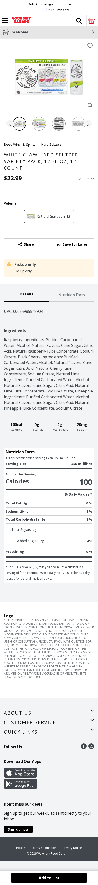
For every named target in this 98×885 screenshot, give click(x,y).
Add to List (49, 877)
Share (29, 244)
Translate (62, 10)
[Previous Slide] (10, 124)
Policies (21, 848)
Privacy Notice (72, 848)
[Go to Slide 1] (19, 123)
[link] (72, 244)
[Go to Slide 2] (39, 123)
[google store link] (20, 787)
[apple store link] (20, 776)
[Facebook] (84, 747)
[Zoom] (90, 105)
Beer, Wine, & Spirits (19, 144)
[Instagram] (91, 747)
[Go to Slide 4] (78, 123)
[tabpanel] (49, 442)
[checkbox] (90, 45)
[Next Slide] (88, 124)
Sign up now (18, 829)
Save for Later (75, 244)
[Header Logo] (20, 20)
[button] (78, 20)
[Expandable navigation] (5, 20)
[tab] (26, 295)
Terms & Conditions (44, 848)
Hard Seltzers (51, 144)
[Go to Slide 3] (59, 123)
